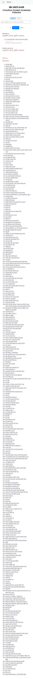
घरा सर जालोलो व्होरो (10, 283)
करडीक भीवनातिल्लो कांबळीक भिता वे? (14, 168)
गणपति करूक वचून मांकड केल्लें (12, 257)
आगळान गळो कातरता (10, 94)
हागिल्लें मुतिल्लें (8, 667)
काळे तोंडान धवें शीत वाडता (11, 198)
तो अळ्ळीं (7, 382)
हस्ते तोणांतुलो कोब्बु (9, 650)
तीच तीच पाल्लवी (9, 350)
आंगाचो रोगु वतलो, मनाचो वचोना (12, 86)
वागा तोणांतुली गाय (9, 579)
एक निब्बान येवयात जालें (10, 159)
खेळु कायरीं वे (8, 254)
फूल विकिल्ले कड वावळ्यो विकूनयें (12, 484)
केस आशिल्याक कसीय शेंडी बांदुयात (13, 224)
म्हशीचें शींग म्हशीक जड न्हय (11, 549)
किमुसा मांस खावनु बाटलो (10, 204)
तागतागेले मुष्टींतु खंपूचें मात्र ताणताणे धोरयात (15, 343)
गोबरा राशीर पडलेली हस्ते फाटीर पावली (13, 278)
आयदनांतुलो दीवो (9, 122)
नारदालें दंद (7, 451)
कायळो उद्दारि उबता (9, 189)
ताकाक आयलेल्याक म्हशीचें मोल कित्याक (14, 337)
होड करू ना (8, 672)
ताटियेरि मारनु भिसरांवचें (10, 347)
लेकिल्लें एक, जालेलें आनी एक (11, 572)
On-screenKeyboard (19, 18)
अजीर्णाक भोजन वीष (9, 66)
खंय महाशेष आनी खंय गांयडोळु (11, 243)
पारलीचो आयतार (9, 464)
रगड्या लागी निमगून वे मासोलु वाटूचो (13, 555)
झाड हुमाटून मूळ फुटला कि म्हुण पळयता (13, 326)
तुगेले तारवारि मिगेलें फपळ (10, 360)
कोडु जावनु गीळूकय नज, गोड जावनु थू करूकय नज (16, 228)
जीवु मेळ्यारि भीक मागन (10, 319)
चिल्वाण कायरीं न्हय (9, 291)
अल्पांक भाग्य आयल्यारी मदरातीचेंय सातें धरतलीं (15, 83)
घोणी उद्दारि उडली (9, 287)
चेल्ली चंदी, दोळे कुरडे (10, 302)
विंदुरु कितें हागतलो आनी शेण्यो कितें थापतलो (15, 587)
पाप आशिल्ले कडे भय (9, 462)
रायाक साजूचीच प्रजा (10, 564)
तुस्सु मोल (7, 365)
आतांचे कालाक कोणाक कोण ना (12, 105)
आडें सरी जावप (8, 103)
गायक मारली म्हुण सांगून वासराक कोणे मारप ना (15, 267)
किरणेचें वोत (8, 205)
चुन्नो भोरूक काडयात (10, 293)
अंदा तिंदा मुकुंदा (8, 64)
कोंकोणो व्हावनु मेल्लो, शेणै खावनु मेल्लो (13, 226)
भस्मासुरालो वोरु (8, 510)
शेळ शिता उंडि (8, 607)
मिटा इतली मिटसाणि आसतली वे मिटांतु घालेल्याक (16, 540)
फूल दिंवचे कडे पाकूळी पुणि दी (11, 482)
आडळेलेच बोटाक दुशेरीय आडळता (12, 101)
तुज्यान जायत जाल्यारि (10, 363)
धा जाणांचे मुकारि (9, 442)
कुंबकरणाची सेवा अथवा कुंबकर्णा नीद (13, 211)
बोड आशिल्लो (8, 507)
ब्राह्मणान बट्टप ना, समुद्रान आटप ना (13, 508)
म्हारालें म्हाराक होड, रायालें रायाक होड (13, 551)
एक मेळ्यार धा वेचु (9, 161)
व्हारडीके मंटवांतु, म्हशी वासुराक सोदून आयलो (15, 600)
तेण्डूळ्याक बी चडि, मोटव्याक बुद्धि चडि (13, 375)
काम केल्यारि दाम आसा (10, 185)
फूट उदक (7, 481)
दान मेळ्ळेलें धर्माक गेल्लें (10, 412)
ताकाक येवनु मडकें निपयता (11, 341)
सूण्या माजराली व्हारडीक (10, 627)
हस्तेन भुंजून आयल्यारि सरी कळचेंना (13, 654)
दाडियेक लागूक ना (9, 410)
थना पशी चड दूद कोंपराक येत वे (12, 399)
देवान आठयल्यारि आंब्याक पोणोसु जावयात (14, 429)
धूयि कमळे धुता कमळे (9, 443)
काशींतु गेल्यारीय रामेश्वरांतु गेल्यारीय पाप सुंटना (15, 202)
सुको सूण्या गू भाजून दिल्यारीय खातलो (13, 626)
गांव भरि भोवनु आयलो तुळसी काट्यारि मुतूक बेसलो (16, 261)
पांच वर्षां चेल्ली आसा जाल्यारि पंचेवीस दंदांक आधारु (16, 458)
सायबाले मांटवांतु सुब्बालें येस (11, 620)
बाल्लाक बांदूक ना (9, 495)
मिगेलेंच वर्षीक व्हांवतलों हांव (11, 538)
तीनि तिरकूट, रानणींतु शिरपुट (11, 352)
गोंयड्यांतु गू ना (8, 274)
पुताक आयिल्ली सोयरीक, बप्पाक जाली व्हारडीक (15, 468)
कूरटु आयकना (8, 217)
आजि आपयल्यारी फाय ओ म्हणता (12, 96)
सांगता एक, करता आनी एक (11, 614)
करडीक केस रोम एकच (10, 166)
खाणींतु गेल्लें (8, 246)
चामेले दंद (7, 289)
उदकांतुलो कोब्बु (8, 146)
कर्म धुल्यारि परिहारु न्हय (10, 170)
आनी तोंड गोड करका (10, 107)
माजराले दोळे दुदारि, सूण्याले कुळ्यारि (13, 531)
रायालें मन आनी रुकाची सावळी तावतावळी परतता (15, 566)
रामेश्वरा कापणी (8, 562)
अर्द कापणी (7, 79)
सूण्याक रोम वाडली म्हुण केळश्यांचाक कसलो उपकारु (16, 633)
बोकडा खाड (8, 501)
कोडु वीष (7, 231)
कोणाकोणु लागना (9, 235)
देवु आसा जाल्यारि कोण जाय (11, 432)
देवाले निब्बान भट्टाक (10, 430)
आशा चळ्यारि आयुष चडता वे (11, 131)
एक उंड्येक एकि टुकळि (10, 157)
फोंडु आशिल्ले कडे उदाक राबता (12, 486)
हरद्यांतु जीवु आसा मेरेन (10, 646)
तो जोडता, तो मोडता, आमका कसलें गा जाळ (14, 384)
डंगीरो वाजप (8, 330)
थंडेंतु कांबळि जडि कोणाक (11, 397)
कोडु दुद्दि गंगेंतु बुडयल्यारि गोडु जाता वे (13, 230)
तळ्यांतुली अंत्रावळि (9, 334)
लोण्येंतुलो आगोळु (9, 575)
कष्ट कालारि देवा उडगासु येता (11, 174)
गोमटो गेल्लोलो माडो (9, 280)
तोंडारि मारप (8, 389)
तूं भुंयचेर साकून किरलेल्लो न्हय (12, 367)
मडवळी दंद (7, 514)
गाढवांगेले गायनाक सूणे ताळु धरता (12, 265)
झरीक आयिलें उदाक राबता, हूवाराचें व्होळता (14, 324)
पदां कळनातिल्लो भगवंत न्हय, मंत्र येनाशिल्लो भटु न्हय (16, 456)
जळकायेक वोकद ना (9, 311)
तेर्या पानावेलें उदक (9, 376)
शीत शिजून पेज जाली (9, 605)
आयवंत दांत (7, 125)
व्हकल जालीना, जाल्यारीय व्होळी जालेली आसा (15, 598)
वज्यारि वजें (7, 577)
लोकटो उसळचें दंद (9, 574)
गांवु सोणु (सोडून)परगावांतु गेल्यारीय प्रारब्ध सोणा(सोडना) (17, 263)
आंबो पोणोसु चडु (8, 90)
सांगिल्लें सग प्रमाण (9, 616)
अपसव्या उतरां (8, 75)
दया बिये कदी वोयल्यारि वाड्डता (12, 402)
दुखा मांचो (7, 417)
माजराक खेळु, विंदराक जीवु (11, 529)
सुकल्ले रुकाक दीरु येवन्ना (11, 624)
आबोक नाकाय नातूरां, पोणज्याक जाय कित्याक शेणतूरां (16, 116)
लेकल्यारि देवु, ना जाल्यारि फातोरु (12, 570)
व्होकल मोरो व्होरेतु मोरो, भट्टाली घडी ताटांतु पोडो (16, 601)
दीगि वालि (7, 416)
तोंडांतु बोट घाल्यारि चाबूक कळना (12, 386)
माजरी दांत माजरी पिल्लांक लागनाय (12, 533)
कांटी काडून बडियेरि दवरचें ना (11, 178)
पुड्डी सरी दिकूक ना (9, 466)
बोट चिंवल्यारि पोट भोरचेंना (11, 505)
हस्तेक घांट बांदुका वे (9, 652)
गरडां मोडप (7, 259)
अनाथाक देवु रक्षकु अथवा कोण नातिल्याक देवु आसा (16, 72)
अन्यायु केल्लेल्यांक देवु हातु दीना (12, 73)
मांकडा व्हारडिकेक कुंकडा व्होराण (12, 521)
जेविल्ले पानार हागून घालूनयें (11, 323)
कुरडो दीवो (7, 213)
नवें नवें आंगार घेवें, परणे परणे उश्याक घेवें (14, 449)
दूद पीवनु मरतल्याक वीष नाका (11, 423)
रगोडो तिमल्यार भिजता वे (10, 557)
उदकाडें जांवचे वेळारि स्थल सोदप (12, 148)
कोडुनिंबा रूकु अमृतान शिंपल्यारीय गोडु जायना (15, 233)
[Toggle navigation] (3, 2)
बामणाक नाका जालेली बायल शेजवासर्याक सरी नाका (16, 492)
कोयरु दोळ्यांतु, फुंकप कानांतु (11, 237)
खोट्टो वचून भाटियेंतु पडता (11, 256)
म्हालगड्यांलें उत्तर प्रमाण (10, 553)
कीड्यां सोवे (7, 209)
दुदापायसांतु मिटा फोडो (10, 419)
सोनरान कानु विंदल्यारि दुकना (11, 639)
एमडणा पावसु (8, 163)
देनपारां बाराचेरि (8, 425)
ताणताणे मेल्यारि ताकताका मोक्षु (12, 349)
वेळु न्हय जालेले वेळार (10, 594)
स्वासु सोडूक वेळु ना (9, 644)
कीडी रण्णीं (7, 207)
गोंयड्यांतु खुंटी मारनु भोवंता (11, 272)
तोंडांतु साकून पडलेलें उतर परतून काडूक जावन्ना (15, 388)
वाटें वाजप (7, 581)
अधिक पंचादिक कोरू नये (10, 70)
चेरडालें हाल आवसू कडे (10, 298)
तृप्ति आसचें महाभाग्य (9, 373)
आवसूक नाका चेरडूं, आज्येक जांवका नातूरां (14, 129)
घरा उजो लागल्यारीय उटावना (11, 282)
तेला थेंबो (7, 380)
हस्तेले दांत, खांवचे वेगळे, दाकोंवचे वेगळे (13, 663)
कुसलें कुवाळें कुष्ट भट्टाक (11, 215)
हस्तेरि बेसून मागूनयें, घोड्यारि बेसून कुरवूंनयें (14, 661)
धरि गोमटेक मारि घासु (10, 440)
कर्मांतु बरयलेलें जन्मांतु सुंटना (11, 172)
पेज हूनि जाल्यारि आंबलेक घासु (11, 471)
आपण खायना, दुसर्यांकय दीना (11, 111)
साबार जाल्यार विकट (9, 618)
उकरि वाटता (8, 138)
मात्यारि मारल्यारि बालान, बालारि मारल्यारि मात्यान (16, 536)
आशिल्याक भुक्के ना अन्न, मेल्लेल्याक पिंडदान (15, 133)
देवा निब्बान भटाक (9, 427)
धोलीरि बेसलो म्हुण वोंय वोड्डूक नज (13, 445)
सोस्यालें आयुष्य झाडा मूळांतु (11, 641)
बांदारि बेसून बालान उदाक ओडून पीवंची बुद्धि (14, 490)
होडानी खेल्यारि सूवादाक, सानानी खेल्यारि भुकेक (15, 674)
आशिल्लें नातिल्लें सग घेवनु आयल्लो (12, 135)
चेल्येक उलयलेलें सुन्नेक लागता (12, 300)
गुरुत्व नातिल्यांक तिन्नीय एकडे (11, 270)
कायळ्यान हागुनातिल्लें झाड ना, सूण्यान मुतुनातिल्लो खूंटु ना (18, 194)
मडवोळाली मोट (8, 516)
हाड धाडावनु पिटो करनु (10, 668)
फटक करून (8, 475)
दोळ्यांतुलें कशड (8, 438)
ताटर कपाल (8, 345)
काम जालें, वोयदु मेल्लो (10, 187)
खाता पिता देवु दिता (9, 248)
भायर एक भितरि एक (9, 512)
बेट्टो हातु (7, 499)
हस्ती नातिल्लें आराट (9, 648)
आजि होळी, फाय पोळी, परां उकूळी (12, 98)
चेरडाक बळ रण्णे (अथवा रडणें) (12, 297)
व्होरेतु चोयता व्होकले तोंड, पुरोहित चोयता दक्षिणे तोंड (16, 603)
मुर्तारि (6, 542)
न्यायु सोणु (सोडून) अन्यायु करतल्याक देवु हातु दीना (16, 455)
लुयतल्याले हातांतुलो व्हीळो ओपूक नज (13, 568)
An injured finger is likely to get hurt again (16, 39)
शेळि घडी (7, 609)
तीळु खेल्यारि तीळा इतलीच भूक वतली (13, 358)
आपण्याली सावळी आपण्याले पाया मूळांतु (13, 114)
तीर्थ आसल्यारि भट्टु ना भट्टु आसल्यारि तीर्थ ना (15, 354)
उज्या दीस (7, 142)
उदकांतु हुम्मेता (8, 144)
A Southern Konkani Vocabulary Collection (17, 11)
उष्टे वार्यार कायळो (9, 155)
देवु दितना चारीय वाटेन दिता (11, 434)
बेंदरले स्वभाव (8, 497)
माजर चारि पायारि (9, 525)
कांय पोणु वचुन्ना (8, 179)
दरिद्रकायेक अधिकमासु (10, 404)
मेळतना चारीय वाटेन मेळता (11, 546)
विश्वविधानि (7, 588)
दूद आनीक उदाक (9, 421)
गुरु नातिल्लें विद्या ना (9, 269)
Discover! (15, 27)
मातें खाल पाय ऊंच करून (10, 535)
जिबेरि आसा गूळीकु (9, 315)
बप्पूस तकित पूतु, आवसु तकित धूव (12, 488)
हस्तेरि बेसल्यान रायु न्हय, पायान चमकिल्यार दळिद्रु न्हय (17, 655)
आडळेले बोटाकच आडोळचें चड (12, 99)
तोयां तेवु (7, 395)
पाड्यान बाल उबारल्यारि (10, 460)
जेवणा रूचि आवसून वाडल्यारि (11, 321)
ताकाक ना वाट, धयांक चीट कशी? (12, 339)
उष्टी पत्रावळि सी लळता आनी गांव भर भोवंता (15, 153)
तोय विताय (7, 393)
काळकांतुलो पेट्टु (9, 196)
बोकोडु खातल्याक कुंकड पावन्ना (12, 503)
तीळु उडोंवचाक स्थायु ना (10, 356)
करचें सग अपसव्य (9, 164)
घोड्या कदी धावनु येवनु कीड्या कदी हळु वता (14, 285)
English (13, 18)
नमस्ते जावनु (8, 447)
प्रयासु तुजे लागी (9, 473)
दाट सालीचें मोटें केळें (9, 408)
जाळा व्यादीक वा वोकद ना (10, 313)
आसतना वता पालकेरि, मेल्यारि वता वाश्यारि (14, 137)
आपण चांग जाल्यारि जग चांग (11, 112)
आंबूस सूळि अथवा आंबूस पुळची (12, 88)
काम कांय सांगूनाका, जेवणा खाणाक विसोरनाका (15, 183)
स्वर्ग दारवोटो (8, 642)
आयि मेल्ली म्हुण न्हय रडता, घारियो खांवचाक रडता (16, 127)
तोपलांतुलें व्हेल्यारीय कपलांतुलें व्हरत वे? (14, 391)
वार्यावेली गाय (8, 583)
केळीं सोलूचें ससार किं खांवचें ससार (13, 222)
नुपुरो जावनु (7, 453)
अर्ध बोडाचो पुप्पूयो (9, 81)
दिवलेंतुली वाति (8, 414)
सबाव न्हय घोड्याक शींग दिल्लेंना (12, 613)
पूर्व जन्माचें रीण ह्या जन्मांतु (10, 469)
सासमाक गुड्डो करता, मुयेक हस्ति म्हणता (14, 622)
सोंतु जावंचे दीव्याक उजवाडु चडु (12, 637)
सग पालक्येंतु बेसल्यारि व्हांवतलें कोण (13, 611)
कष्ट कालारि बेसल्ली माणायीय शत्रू (13, 176)
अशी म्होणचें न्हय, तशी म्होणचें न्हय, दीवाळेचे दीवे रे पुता (17, 85)
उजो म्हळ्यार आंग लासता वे (11, 140)
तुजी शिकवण (8, 362)
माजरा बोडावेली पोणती (10, 527)
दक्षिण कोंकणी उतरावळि (16, 7)
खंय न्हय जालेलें (8, 241)
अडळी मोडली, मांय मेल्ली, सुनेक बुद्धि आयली (14, 68)
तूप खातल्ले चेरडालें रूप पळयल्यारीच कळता (14, 371)
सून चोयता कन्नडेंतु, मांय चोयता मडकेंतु (13, 635)
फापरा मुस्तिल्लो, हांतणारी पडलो (12, 477)
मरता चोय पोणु (8, 520)
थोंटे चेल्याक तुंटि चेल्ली (10, 401)
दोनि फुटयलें (8, 436)
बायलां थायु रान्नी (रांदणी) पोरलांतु (12, 494)
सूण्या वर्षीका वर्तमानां (9, 629)
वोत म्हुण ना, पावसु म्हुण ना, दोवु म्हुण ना (13, 596)
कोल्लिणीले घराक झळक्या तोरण (12, 239)
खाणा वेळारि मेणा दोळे (10, 244)
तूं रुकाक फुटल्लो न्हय (10, 369)
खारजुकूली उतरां (9, 250)
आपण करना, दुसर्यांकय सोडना (11, 109)
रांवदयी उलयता (8, 559)
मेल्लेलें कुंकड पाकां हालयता (11, 544)
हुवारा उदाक (8, 670)
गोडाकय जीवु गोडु (9, 276)
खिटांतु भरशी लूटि (9, 252)
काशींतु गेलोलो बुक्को (9, 200)
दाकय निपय (8, 406)
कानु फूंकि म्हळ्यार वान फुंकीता (12, 181)
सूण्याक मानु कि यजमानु (10, 631)
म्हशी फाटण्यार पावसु (9, 548)
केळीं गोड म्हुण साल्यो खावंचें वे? (12, 220)
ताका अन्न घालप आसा (10, 336)
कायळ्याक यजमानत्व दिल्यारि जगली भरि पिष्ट (15, 192)
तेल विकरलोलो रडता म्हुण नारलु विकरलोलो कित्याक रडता (18, 378)
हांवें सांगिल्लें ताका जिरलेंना (11, 665)
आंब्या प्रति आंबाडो (9, 92)
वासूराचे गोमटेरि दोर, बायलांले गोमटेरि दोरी (14, 585)
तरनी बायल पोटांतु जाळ (10, 332)
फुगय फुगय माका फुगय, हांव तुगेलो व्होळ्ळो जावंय (15, 479)
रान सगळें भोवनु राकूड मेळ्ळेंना (11, 561)
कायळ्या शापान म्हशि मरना (11, 191)
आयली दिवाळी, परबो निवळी (11, 124)
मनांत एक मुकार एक (9, 518)
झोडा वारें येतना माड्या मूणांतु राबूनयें (13, 328)
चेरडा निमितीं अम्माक (9, 295)
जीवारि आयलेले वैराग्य (10, 317)
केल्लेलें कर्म (7, 218)
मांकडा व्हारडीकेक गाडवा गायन (12, 523)
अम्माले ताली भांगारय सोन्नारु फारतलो (13, 77)
